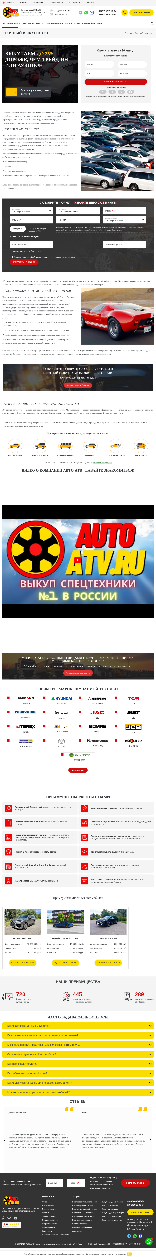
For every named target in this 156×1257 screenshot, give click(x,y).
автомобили (15, 455)
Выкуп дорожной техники (82, 1205)
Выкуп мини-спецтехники (82, 1216)
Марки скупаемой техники (88, 23)
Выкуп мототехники (110, 1209)
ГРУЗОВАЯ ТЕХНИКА (31, 23)
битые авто (141, 455)
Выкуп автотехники (110, 1205)
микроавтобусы (65, 455)
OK (129, 1254)
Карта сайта (47, 1231)
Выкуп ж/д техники (80, 1224)
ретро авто (90, 455)
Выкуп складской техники (112, 1202)
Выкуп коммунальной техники (84, 1209)
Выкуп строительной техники (84, 1202)
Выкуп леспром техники (112, 1220)
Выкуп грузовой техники (82, 1213)
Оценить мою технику (22, 963)
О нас (44, 1202)
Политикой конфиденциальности (89, 257)
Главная (128, 33)
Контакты (90, 2)
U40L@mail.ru (60, 14)
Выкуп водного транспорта (113, 1213)
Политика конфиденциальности (55, 1235)
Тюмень (10, 3)
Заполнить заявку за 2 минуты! (78, 385)
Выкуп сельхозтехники (82, 1220)
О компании (23, 2)
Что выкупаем (10, 23)
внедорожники (40, 455)
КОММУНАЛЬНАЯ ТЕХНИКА (57, 23)
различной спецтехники (102, 463)
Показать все (78, 770)
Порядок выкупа (38, 2)
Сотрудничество (75, 2)
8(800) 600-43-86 (107, 10)
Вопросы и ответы (50, 1224)
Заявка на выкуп (141, 13)
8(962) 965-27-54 (107, 14)
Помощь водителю (56, 2)
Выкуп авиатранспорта (111, 1216)
